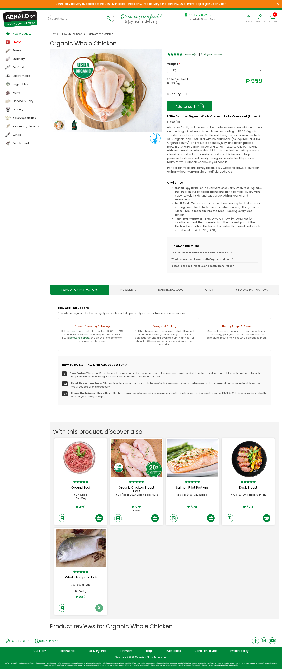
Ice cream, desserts (26, 126)
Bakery (17, 50)
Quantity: (172, 94)
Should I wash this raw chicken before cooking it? (201, 252)
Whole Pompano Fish (81, 577)
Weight (172, 64)
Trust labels (173, 651)
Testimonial (67, 651)
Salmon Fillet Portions (192, 487)
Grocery (18, 109)
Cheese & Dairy (23, 101)
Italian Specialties (24, 118)
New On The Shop (72, 33)
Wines (17, 135)
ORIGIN (209, 290)
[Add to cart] (99, 518)
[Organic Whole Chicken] (59, 125)
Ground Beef (80, 487)
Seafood (18, 67)
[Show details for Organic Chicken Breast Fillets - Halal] (136, 458)
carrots (85, 337)
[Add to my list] (62, 518)
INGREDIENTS (128, 290)
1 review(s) (191, 54)
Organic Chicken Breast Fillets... (136, 489)
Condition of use (206, 651)
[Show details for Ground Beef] (81, 458)
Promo (17, 42)
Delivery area (97, 651)
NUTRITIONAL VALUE (170, 290)
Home (54, 33)
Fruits (16, 93)
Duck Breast (248, 487)
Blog (149, 651)
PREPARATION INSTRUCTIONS (79, 290)
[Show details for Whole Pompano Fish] (81, 548)
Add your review (211, 54)
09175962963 (200, 15)
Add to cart (186, 106)
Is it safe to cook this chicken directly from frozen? (202, 265)
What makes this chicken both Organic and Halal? (202, 259)
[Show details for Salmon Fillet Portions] (192, 458)
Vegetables (20, 84)
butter (75, 331)
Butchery (19, 59)
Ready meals (21, 76)
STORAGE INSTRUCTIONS (252, 290)
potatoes (74, 337)
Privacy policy (239, 651)
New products (22, 33)
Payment (126, 651)
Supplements (22, 143)
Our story (39, 651)
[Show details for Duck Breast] (248, 458)
